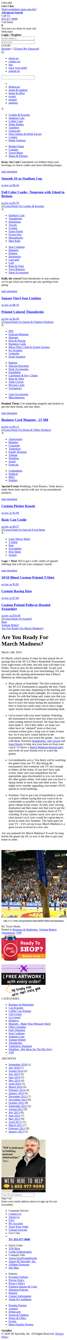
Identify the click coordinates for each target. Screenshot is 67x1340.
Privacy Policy (17, 1283)
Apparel (13, 1308)
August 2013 (16, 1109)
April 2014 (15, 1083)
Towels (13, 224)
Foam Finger (16, 231)
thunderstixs (39, 740)
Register (6, 48)
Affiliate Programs (19, 1264)
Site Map (14, 1267)
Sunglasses (15, 221)
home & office (17, 93)
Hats (11, 545)
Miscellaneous (17, 397)
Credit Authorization (20, 1251)
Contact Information (20, 1296)
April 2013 (15, 1121)
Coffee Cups (16, 121)
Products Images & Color (23, 1286)
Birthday (13, 442)
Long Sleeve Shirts (19, 538)
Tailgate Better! (10, 625)
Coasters (13, 149)
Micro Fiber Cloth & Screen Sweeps (29, 347)
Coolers (13, 137)
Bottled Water (16, 146)
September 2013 (18, 1106)
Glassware (14, 130)
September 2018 (18, 1064)
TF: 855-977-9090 (19, 1239)
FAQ (11, 1220)
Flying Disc (15, 234)
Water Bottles (16, 124)
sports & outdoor (18, 89)
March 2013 (15, 1125)
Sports (12, 461)
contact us (14, 61)
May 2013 (14, 1118)
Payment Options (18, 1276)
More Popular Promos (21, 1324)
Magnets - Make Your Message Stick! (30, 1023)
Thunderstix (15, 218)
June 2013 (14, 1115)
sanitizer (13, 102)
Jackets (13, 554)
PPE (11, 331)
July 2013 (14, 1112)
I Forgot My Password (26, 48)
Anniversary (16, 439)
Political (13, 473)
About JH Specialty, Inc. (22, 1261)
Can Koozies (16, 1007)
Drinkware (15, 1311)
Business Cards (17, 343)
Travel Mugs (16, 152)
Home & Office (17, 1318)
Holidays (14, 1020)
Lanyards (14, 259)
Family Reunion (18, 451)
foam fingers (16, 744)
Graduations (15, 470)
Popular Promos (18, 1305)
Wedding (14, 458)
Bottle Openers (17, 140)
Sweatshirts (15, 548)
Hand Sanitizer (17, 356)
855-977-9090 (9, 18)
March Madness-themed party (46, 747)
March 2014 (15, 1086)
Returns (13, 1292)
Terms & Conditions (20, 1299)
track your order (18, 67)
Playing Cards (16, 385)
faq (10, 64)
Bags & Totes (16, 266)
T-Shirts (13, 542)
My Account (16, 1223)
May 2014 (14, 1080)
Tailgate (13, 455)
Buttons (13, 253)
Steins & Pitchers (18, 155)
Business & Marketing (25, 929)
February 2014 (17, 1090)
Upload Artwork (18, 1229)
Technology (15, 388)
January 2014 (16, 1093)
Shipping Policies (18, 1289)
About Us (14, 1217)
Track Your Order (18, 1226)
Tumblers (14, 127)
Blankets (13, 250)
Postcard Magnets (19, 334)
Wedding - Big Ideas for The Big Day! (30, 1049)
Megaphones (16, 237)
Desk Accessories (18, 369)
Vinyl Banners (17, 269)
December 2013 (18, 1096)
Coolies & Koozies (19, 114)
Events (12, 1321)
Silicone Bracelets (19, 365)
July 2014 (14, 1074)
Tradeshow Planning (20, 1046)
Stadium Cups (16, 118)
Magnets (13, 337)
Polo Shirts (15, 551)
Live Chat (14, 1232)
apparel (13, 99)
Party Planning (17, 1030)
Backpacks (15, 256)
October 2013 (16, 1102)
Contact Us (15, 1213)
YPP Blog (14, 1248)
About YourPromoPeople (23, 1258)
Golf (11, 262)
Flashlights (15, 372)
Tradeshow (15, 448)
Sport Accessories (19, 272)
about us (13, 58)
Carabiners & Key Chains (23, 375)
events (12, 96)
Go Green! (15, 1017)
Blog (4, 621)
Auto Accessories (18, 394)
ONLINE (7, 4)
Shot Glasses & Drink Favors (25, 133)
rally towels (53, 740)
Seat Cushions (17, 246)
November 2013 (18, 1099)
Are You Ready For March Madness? (22, 628)
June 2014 (14, 1077)
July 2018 (14, 1067)
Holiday (13, 480)
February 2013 (17, 1128)
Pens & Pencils (17, 340)
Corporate (14, 445)
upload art (14, 71)
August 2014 (16, 1070)
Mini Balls (14, 240)
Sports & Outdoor (19, 1314)
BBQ (12, 477)
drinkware (14, 86)
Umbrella (14, 353)
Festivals (13, 464)
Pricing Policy (16, 1280)
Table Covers (16, 381)
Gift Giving (15, 1014)
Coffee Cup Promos (20, 1010)
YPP (19, 932)
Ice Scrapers (15, 350)
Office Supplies (17, 1026)
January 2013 (16, 1131)
